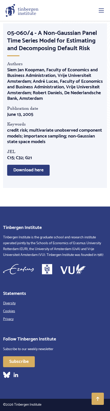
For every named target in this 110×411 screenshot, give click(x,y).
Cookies (9, 311)
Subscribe (19, 361)
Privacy (8, 319)
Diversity (9, 303)
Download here (28, 170)
